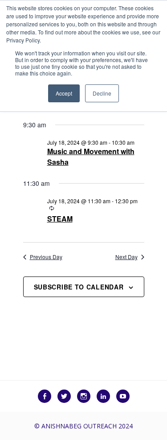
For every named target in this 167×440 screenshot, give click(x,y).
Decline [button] (102, 93)
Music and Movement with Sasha (90, 156)
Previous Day (46, 256)
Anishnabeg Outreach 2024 (87, 426)
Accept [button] (64, 93)
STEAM (60, 219)
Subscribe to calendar (79, 286)
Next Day (126, 256)
